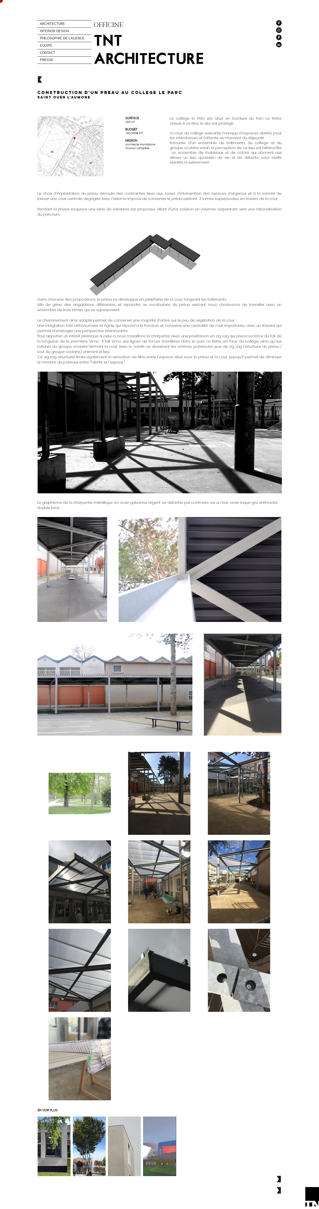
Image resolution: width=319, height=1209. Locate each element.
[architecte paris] (279, 37)
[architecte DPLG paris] (279, 44)
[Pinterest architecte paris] (279, 23)
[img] (124, 1146)
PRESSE (46, 60)
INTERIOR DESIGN (54, 31)
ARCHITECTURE (52, 24)
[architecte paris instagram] (279, 30)
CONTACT (47, 53)
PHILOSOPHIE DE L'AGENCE (62, 38)
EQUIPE (46, 45)
